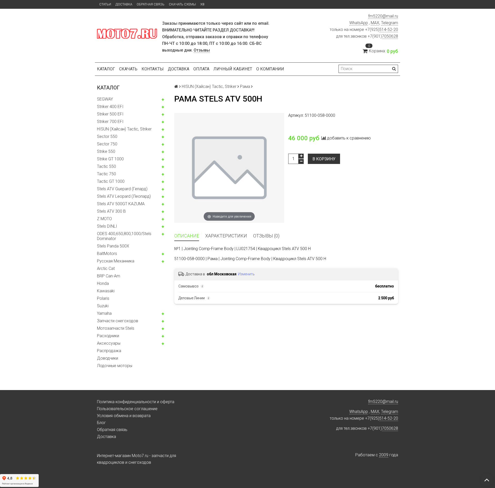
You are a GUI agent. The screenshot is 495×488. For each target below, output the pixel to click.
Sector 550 (107, 136)
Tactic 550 (106, 166)
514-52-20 (388, 29)
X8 (202, 4)
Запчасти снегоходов (117, 320)
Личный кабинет (232, 69)
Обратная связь (150, 4)
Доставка (124, 4)
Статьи (105, 4)
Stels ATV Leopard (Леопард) (124, 196)
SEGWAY (105, 99)
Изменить (246, 274)
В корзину (323, 158)
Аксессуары (108, 343)
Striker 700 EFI (110, 121)
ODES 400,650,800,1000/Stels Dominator (124, 236)
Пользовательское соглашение (127, 408)
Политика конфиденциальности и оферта (135, 401)
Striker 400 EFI (110, 106)
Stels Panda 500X (113, 246)
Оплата (201, 69)
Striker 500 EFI (110, 114)
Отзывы (202, 50)
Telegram (389, 22)
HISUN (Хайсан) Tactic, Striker (124, 129)
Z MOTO (104, 218)
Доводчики (107, 358)
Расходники (108, 335)
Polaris (103, 298)
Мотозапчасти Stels (115, 328)
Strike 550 (106, 151)
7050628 (390, 36)
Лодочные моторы (114, 365)
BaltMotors (107, 253)
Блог (101, 422)
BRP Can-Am (108, 276)
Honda (103, 283)
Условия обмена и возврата (124, 415)
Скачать (128, 69)
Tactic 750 (106, 173)
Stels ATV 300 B (111, 211)
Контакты (153, 69)
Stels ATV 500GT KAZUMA (121, 203)
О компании (270, 69)
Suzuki (103, 305)
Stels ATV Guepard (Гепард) (122, 188)
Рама (245, 86)
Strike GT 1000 (110, 158)
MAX (375, 22)
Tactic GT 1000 (111, 181)
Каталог (106, 69)
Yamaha (104, 313)
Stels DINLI (107, 226)
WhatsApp (358, 22)
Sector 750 (107, 144)
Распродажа (109, 350)
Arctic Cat (106, 268)
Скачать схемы (182, 4)
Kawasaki (105, 290)
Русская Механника (115, 261)
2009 (383, 454)
